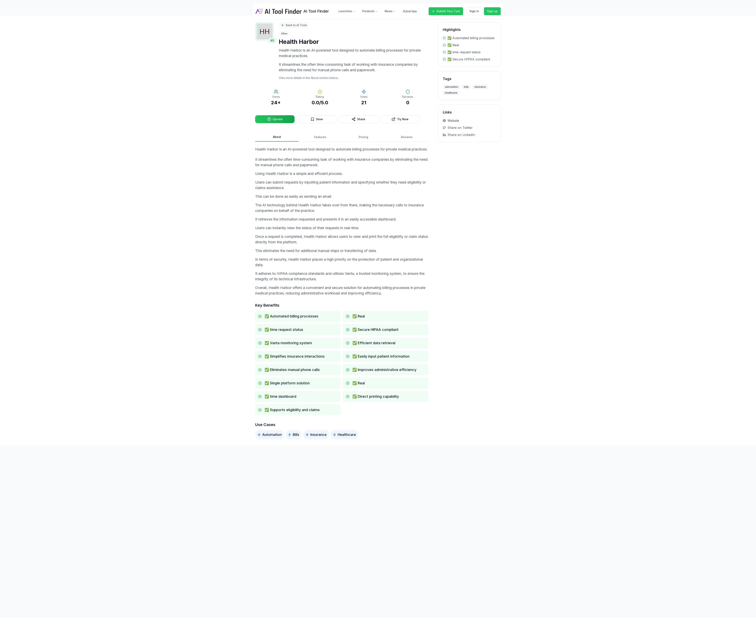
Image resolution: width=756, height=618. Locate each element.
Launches (345, 11)
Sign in (474, 11)
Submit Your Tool (448, 11)
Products (368, 11)
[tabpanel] (341, 293)
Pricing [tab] (363, 137)
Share (361, 119)
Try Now (403, 119)
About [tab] (277, 136)
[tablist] (341, 137)
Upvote (278, 119)
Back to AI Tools (296, 25)
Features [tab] (320, 137)
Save (319, 119)
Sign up (492, 11)
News (389, 11)
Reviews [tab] (407, 137)
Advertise (410, 11)
